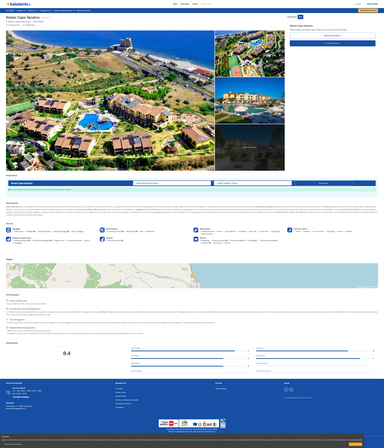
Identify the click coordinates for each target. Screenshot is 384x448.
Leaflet (360, 287)
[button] (24, 11)
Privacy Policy (120, 392)
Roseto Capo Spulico (63, 11)
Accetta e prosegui (355, 444)
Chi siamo (119, 389)
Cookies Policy (120, 396)
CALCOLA (324, 183)
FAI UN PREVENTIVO (332, 43)
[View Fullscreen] (8, 271)
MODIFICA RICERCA (333, 36)
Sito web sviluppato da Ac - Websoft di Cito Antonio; (298, 397)
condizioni (104, 312)
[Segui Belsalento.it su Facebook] (286, 390)
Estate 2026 (206, 4)
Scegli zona (45, 11)
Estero (195, 4)
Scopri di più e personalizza (13, 444)
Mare (175, 4)
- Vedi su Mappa (38, 22)
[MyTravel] (20, 4)
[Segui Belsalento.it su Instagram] (291, 390)
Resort (20, 11)
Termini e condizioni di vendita (126, 400)
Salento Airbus (220, 389)
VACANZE (10, 11)
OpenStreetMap (367, 287)
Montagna (185, 4)
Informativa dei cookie (354, 440)
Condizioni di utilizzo (123, 404)
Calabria (31, 11)
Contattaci (119, 407)
